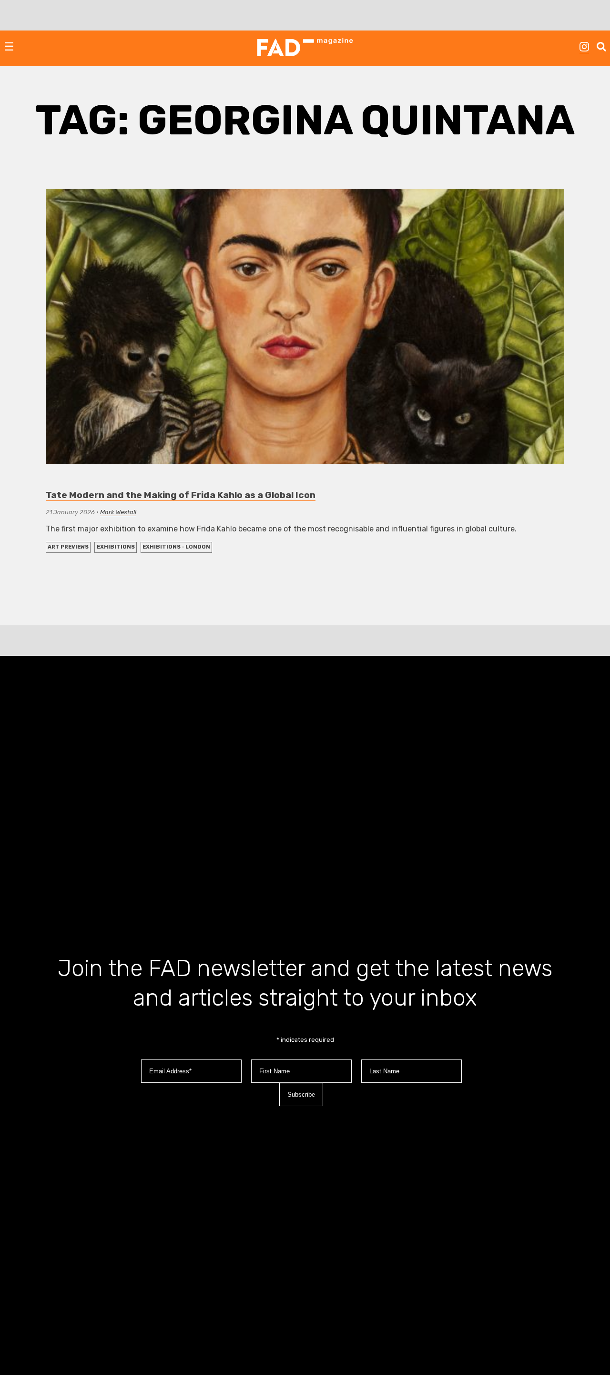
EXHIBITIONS (116, 547)
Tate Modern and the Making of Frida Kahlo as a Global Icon (180, 494)
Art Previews (68, 547)
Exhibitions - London (176, 547)
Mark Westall (118, 512)
